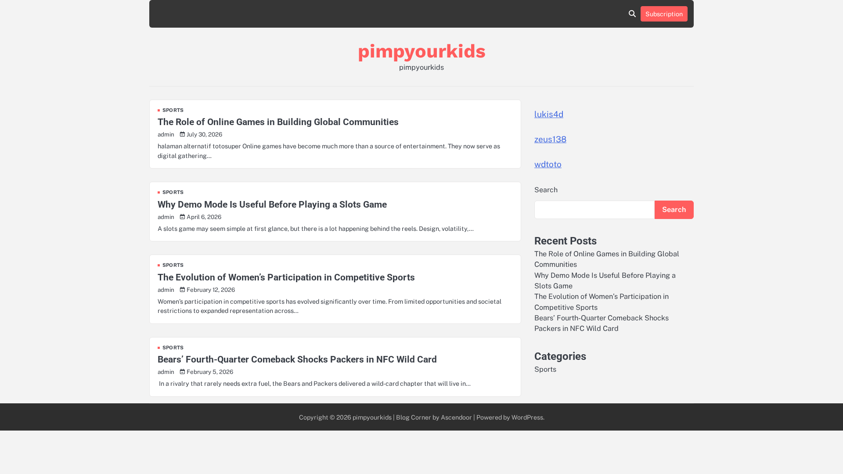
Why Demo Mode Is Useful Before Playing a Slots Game (272, 204)
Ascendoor (456, 417)
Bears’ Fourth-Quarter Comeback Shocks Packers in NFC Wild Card (297, 359)
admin (166, 134)
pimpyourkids (422, 51)
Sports (173, 110)
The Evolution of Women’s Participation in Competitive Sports (286, 277)
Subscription (664, 14)
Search (546, 190)
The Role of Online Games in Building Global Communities (278, 121)
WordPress (527, 417)
